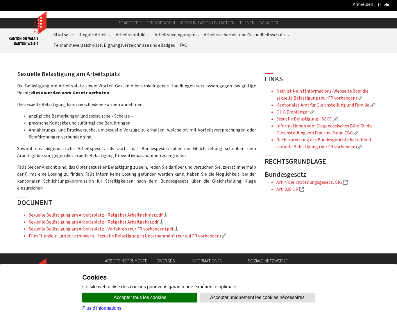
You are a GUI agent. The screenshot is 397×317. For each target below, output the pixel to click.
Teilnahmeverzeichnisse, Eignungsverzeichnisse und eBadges (114, 45)
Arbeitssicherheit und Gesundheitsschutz (246, 35)
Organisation (160, 23)
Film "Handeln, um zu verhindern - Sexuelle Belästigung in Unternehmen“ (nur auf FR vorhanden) (127, 236)
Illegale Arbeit (94, 35)
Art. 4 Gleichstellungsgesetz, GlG (312, 182)
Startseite (130, 23)
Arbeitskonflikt (133, 35)
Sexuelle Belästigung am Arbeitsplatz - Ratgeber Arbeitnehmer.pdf (98, 215)
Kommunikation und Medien (207, 23)
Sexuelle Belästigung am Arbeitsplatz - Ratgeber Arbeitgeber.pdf (96, 222)
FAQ (183, 45)
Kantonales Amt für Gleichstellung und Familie (325, 105)
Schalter (268, 23)
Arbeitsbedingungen (177, 35)
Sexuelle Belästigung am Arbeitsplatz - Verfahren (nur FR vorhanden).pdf (104, 229)
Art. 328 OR (290, 189)
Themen (247, 23)
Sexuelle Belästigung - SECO (307, 119)
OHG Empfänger (295, 112)
